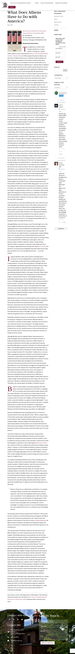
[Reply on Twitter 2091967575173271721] (59, 149)
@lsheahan (63, 169)
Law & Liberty (61, 106)
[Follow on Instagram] (18, 619)
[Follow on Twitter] (13, 619)
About (55, 19)
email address (59, 48)
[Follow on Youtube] (22, 619)
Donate (12, 7)
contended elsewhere (40, 520)
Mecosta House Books (47, 3)
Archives (56, 25)
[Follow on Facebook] (9, 619)
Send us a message (47, 643)
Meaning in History (42, 443)
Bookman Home (58, 16)
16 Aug (60, 171)
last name (58, 57)
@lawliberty (63, 109)
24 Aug (60, 111)
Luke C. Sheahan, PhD (61, 165)
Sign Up (4, 7)
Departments (57, 22)
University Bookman (61, 3)
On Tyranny (43, 246)
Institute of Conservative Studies (20, 3)
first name (58, 52)
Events (37, 3)
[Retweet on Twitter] (58, 100)
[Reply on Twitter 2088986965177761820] (59, 220)
